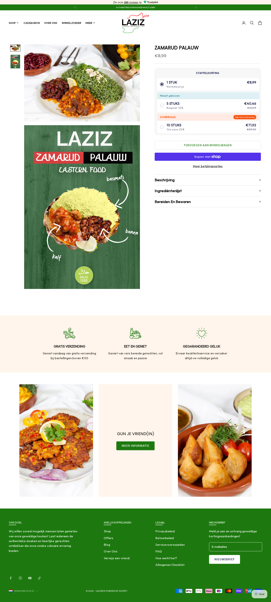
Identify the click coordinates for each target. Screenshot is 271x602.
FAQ (158, 551)
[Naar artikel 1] (15, 48)
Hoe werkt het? (166, 558)
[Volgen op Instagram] (20, 578)
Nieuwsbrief (224, 559)
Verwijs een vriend (116, 558)
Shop (12, 22)
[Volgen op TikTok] (39, 578)
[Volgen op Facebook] (11, 578)
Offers (108, 538)
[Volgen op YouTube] (30, 578)
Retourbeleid (164, 538)
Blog (107, 545)
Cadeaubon (32, 22)
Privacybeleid (165, 531)
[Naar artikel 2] (15, 61)
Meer (89, 22)
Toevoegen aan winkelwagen (208, 145)
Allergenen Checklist (169, 565)
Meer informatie (135, 445)
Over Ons (50, 22)
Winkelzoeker (71, 22)
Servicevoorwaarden (170, 545)
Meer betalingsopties (208, 166)
